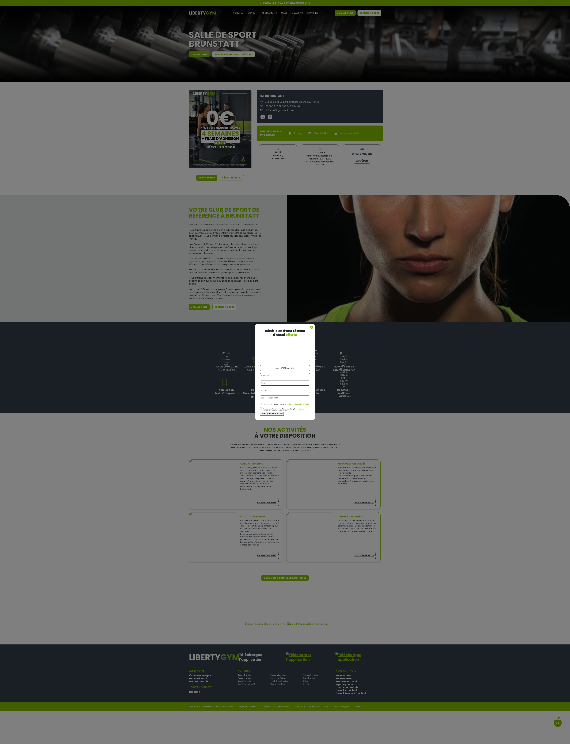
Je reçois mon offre (272, 413)
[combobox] (263, 398)
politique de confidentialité (298, 404)
